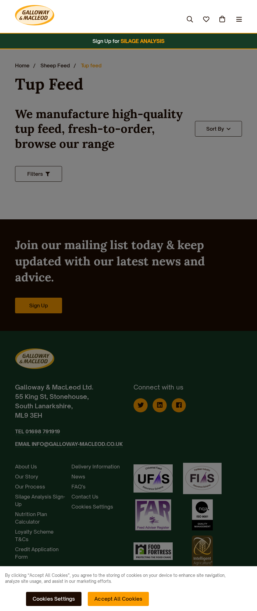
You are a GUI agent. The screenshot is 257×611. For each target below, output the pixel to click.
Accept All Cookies (118, 599)
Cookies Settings (54, 599)
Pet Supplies (97, 19)
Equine (61, 19)
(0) (222, 19)
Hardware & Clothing (150, 19)
